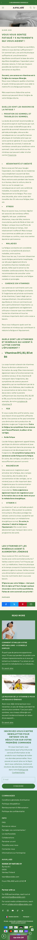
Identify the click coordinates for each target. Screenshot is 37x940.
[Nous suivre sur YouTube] (13, 910)
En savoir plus (7, 668)
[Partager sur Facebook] (6, 604)
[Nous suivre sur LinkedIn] (23, 910)
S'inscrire (18, 786)
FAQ (4, 822)
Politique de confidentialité (13, 811)
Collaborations (8, 838)
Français (26, 916)
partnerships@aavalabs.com (13, 897)
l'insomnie (12, 155)
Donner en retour (9, 826)
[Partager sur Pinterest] (23, 604)
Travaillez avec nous (10, 845)
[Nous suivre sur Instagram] (8, 910)
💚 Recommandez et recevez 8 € (18, 2)
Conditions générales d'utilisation (16, 800)
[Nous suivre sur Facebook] (3, 910)
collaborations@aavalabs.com (19, 904)
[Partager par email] (31, 604)
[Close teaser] (28, 935)
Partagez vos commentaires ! (14, 830)
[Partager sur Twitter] (14, 604)
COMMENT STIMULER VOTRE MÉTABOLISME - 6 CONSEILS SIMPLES (14, 645)
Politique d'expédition (11, 804)
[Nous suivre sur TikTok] (18, 910)
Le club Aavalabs (9, 834)
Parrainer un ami (9, 841)
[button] (18, 937)
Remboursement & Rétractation (15, 808)
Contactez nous (8, 849)
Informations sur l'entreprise (13, 853)
